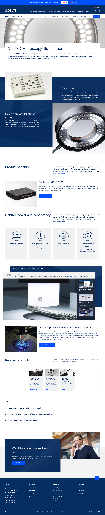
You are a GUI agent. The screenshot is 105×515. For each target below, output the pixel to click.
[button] (52, 408)
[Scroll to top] (97, 478)
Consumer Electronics (10, 492)
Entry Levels (56, 498)
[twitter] (96, 511)
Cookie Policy (72, 276)
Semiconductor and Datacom (11, 504)
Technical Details (64, 16)
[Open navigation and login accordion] (99, 11)
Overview (47, 16)
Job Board (55, 500)
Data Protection (50, 511)
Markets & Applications (37, 11)
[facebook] (89, 511)
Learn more (45, 196)
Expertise (31, 493)
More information (47, 345)
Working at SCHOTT (57, 496)
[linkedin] (94, 511)
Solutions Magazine (69, 11)
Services (31, 495)
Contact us (96, 16)
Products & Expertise (54, 11)
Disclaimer (39, 511)
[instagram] (91, 511)
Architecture (8, 487)
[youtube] (99, 511)
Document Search (57, 490)
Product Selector (33, 487)
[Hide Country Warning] (102, 2)
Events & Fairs (81, 493)
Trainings (31, 496)
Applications (55, 16)
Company (55, 487)
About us (88, 11)
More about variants (59, 173)
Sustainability (56, 488)
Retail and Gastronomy (10, 500)
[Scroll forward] (86, 318)
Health (6, 493)
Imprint (44, 511)
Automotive (7, 488)
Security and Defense (10, 502)
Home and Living (9, 495)
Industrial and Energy (10, 497)
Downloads (83, 16)
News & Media (89, 7)
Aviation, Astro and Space (11, 490)
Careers (80, 11)
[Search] (96, 11)
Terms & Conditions (60, 511)
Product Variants (74, 16)
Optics (6, 499)
